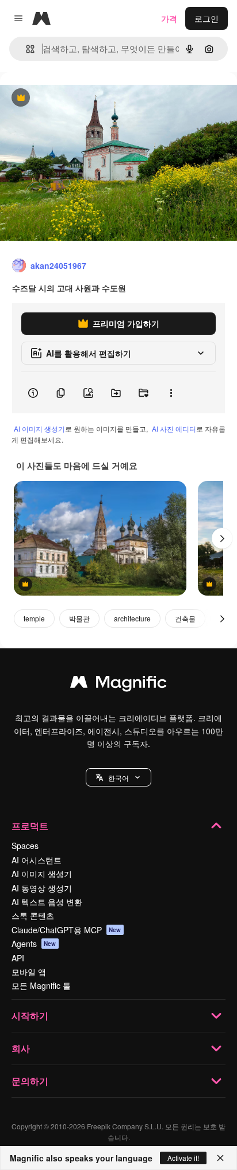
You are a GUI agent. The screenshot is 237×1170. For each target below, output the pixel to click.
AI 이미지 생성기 (39, 428)
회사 (21, 1048)
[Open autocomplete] (25, 49)
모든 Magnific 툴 (41, 985)
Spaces (25, 845)
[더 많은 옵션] (170, 392)
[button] (118, 777)
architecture (132, 618)
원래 (66, 98)
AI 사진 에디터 (174, 428)
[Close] (220, 1158)
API (18, 958)
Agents (34, 943)
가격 (169, 18)
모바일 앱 (29, 971)
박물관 (79, 618)
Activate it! (183, 1158)
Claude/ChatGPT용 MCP (66, 930)
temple (34, 618)
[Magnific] (118, 684)
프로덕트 (30, 825)
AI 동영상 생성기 (42, 888)
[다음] (222, 538)
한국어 (118, 777)
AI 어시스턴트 (37, 860)
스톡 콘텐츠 (33, 915)
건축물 (185, 618)
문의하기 (30, 1080)
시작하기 (30, 1015)
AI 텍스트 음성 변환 (47, 901)
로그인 (206, 18)
